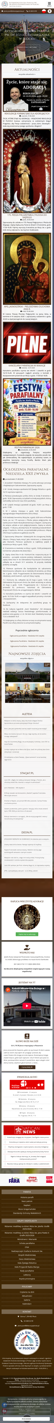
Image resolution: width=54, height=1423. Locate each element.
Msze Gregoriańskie (27, 1209)
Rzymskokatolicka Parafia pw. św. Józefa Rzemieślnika (24, 4)
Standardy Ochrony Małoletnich (27, 1213)
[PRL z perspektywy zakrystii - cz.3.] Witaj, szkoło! (21, 871)
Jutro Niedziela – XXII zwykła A (14, 788)
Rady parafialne (27, 1271)
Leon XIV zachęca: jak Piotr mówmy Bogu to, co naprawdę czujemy (27, 865)
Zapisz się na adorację (27, 934)
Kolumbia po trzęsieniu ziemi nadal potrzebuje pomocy (28, 1142)
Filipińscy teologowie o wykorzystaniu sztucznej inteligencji (28, 1147)
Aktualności (27, 71)
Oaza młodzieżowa (27, 1259)
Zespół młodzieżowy (27, 1255)
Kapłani (27, 1205)
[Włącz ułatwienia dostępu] (51, 11)
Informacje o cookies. (27, 1414)
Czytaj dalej (26, 1067)
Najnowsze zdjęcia (27, 656)
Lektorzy (27, 1275)
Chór (27, 1247)
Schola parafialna (27, 1243)
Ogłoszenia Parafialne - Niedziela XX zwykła (27, 646)
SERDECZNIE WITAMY (27, 47)
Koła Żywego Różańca (27, 1263)
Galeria (27, 1300)
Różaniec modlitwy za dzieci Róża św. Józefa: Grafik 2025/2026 (27, 1227)
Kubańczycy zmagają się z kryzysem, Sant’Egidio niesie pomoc (28, 1137)
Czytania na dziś (27, 1292)
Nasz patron (27, 1201)
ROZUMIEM (26, 1419)
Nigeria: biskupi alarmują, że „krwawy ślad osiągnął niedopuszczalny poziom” (28, 1158)
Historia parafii (27, 1197)
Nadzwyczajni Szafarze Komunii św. (27, 1251)
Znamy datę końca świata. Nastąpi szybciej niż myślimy (22, 844)
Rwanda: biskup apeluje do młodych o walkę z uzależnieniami (28, 1164)
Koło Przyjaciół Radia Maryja (27, 1267)
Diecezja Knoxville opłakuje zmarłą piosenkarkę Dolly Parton (28, 1152)
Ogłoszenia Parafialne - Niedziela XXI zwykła (27, 641)
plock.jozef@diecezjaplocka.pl (13, 11)
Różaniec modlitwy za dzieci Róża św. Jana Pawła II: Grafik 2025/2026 (27, 1234)
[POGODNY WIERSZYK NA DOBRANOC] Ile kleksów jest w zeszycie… (27, 839)
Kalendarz (27, 1304)
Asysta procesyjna (27, 1278)
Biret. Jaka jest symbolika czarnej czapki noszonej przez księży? (25, 729)
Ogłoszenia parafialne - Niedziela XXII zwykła (27, 471)
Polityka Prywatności (27, 1410)
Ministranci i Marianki (27, 1239)
